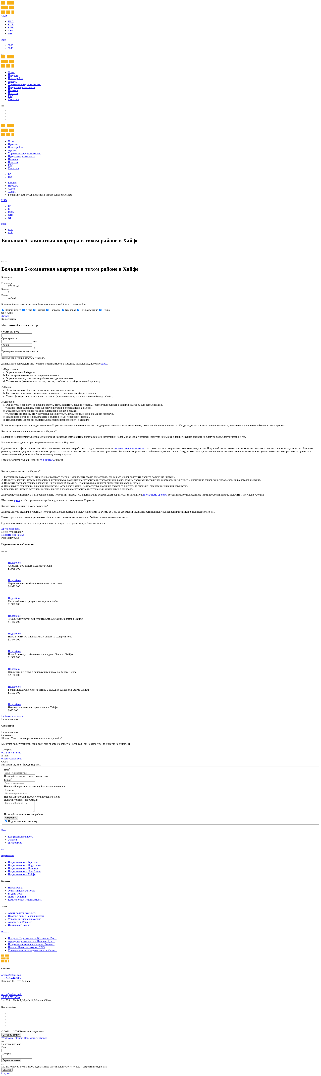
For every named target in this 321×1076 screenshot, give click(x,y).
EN (10, 173)
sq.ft (10, 47)
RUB (11, 27)
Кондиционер (13, 310)
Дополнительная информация (21, 799)
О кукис (6, 1073)
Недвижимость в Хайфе (21, 874)
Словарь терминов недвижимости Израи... (32, 950)
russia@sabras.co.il (11, 994)
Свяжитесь (47, 459)
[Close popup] (2, 1041)
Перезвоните (31, 1038)
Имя (7, 769)
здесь (104, 363)
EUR (11, 24)
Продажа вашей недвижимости (26, 916)
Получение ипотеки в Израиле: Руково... (31, 944)
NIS (10, 33)
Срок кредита (9, 338)
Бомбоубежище (89, 310)
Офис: (4, 761)
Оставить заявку (11, 1035)
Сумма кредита (10, 331)
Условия (12, 839)
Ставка (5, 344)
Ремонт (41, 310)
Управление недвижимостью (24, 84)
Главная (12, 182)
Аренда (12, 81)
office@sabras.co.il (11, 758)
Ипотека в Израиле (19, 925)
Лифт (29, 310)
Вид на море (15, 893)
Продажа (13, 75)
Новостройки (15, 78)
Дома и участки (17, 896)
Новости (13, 93)
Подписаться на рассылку (22, 821)
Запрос (5, 316)
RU (10, 176)
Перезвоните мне (11, 1060)
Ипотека (13, 90)
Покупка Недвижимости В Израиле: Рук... (32, 938)
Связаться (13, 99)
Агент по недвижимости (22, 913)
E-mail (8, 780)
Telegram (18, 1038)
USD (11, 21)
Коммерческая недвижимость (25, 899)
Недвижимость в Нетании (23, 868)
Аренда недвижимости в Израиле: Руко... (31, 941)
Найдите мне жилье (12, 534)
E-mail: (5, 755)
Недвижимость (7, 856)
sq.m (10, 44)
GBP (10, 30)
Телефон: (6, 749)
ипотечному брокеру (155, 494)
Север (11, 188)
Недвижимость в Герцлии (23, 862)
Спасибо (7, 1070)
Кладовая (70, 310)
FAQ (10, 96)
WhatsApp (7, 1038)
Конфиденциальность (20, 836)
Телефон (9, 790)
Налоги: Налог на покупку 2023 (26, 947)
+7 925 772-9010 (10, 997)
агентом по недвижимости (129, 448)
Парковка (55, 310)
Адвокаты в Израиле (20, 922)
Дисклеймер (15, 842)
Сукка (106, 310)
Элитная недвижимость (21, 890)
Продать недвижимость (21, 87)
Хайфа (12, 191)
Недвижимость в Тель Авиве (24, 871)
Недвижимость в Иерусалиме (25, 865)
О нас (11, 72)
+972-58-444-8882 (11, 752)
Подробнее (14, 562)
